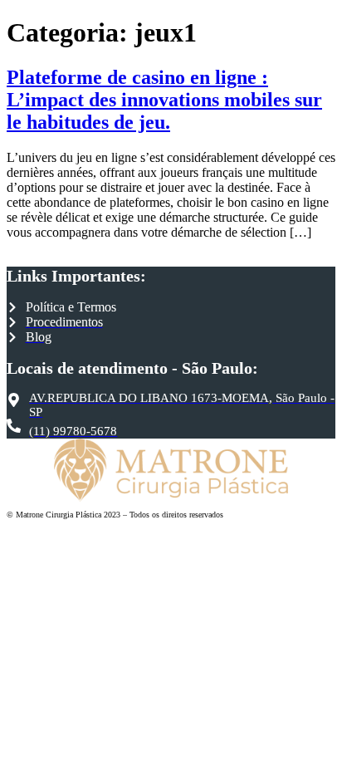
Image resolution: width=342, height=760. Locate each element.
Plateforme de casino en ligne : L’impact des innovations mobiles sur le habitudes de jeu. (164, 99)
